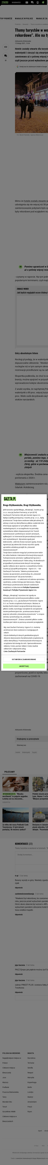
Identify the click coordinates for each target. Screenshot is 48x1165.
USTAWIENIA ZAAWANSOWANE (24, 659)
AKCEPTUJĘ (24, 666)
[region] (24, 582)
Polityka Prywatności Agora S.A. (24, 590)
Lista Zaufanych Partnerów (14, 651)
